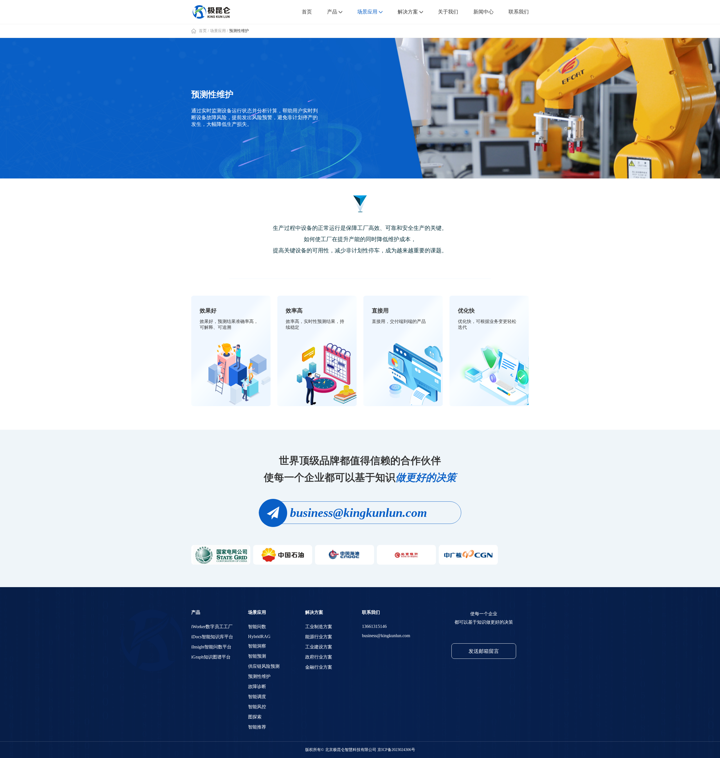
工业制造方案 (318, 626)
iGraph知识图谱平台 (211, 657)
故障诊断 (257, 686)
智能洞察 (257, 646)
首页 (203, 31)
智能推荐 (257, 727)
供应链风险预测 (264, 666)
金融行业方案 (318, 667)
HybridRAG (259, 636)
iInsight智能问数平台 (211, 646)
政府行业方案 (318, 657)
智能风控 (257, 706)
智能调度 (257, 696)
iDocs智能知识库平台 (212, 636)
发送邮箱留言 (484, 651)
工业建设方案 (318, 646)
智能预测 (257, 656)
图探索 (255, 716)
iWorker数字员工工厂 (212, 626)
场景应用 (218, 31)
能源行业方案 (318, 636)
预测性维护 (239, 31)
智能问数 (257, 626)
